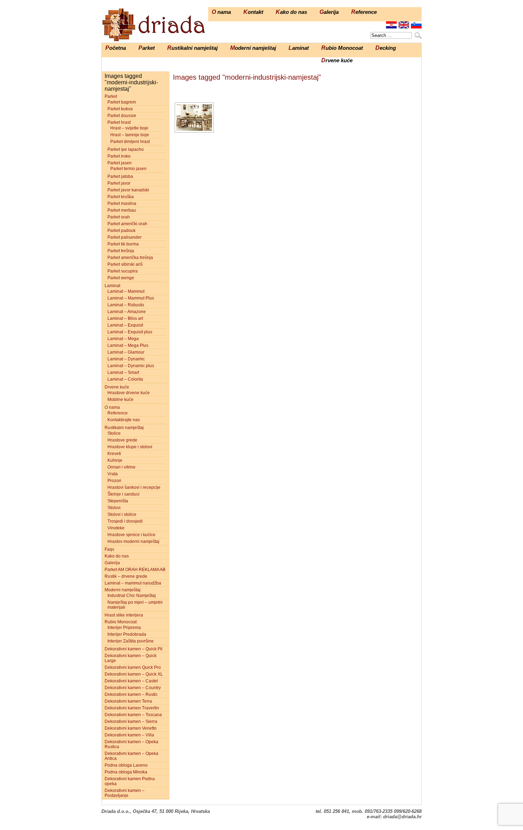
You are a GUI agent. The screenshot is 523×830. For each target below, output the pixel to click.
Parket (146, 48)
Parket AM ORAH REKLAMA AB (135, 569)
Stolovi (114, 507)
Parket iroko (119, 156)
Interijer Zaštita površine (130, 641)
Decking (385, 48)
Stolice (114, 433)
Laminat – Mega (123, 338)
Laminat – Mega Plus (127, 345)
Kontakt (253, 12)
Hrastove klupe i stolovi (129, 446)
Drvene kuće (337, 60)
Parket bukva (120, 108)
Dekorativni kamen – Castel (131, 680)
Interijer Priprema (124, 627)
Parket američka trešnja (130, 257)
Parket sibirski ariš (125, 264)
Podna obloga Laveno (126, 765)
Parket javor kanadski (128, 189)
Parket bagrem (121, 102)
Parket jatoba (120, 176)
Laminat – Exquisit (125, 325)
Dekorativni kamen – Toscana (133, 714)
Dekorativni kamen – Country (133, 687)
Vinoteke (116, 527)
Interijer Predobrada (126, 634)
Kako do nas (291, 12)
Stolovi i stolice (121, 514)
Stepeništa (117, 500)
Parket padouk (121, 230)
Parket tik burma (123, 244)
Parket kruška (120, 196)
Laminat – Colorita (125, 379)
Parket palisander (124, 237)
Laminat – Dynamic (126, 358)
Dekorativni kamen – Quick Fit (133, 648)
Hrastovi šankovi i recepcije (133, 487)
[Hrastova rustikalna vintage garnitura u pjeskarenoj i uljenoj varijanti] (194, 117)
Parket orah (118, 217)
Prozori (114, 480)
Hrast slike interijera (124, 615)
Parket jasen (119, 162)
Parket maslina (121, 203)
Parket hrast (119, 122)
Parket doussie (121, 115)
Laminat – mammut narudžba (133, 583)
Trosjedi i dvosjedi (125, 521)
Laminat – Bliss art (125, 318)
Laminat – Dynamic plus (130, 365)
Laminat (299, 48)
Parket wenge (120, 277)
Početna (115, 48)
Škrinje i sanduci (123, 494)
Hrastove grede (122, 440)
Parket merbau (121, 210)
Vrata (112, 473)
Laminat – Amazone (126, 311)
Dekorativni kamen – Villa (129, 735)
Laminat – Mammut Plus (130, 298)
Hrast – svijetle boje (129, 128)
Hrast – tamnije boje (129, 134)
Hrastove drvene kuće (128, 392)
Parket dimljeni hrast (130, 141)
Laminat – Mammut (125, 291)
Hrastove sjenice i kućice (131, 534)
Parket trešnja (120, 250)
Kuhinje (114, 460)
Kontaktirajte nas (123, 419)
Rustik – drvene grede (126, 576)
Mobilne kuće (120, 399)
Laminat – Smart (123, 372)
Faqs (109, 549)
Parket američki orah (127, 223)
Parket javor (119, 183)
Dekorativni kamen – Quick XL (134, 674)
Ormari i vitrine (121, 467)
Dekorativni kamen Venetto (131, 728)
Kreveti (114, 453)
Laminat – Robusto (125, 304)
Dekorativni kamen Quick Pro (133, 667)
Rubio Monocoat (342, 48)
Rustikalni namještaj (192, 48)
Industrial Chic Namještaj (131, 595)
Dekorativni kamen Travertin (132, 707)
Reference (364, 12)
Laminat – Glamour (125, 352)
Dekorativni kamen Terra (128, 701)
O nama (221, 12)
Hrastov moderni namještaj (133, 541)
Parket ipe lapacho (125, 149)
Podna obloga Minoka (126, 772)
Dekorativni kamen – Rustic (131, 694)
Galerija (329, 12)
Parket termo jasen (128, 168)
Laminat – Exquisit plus (129, 331)
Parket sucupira (122, 271)
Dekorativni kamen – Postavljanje (124, 793)
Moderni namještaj (253, 48)
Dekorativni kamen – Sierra (131, 721)
